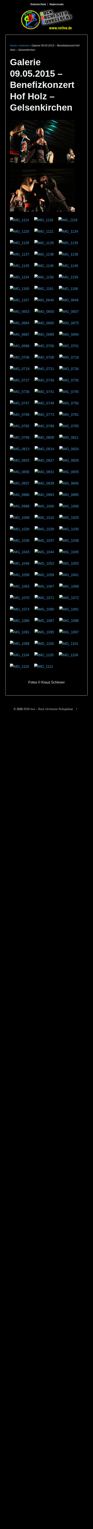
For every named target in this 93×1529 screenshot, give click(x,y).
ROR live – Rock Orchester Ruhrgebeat (48, 709)
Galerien (24, 45)
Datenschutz (38, 4)
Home (13, 45)
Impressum (57, 4)
